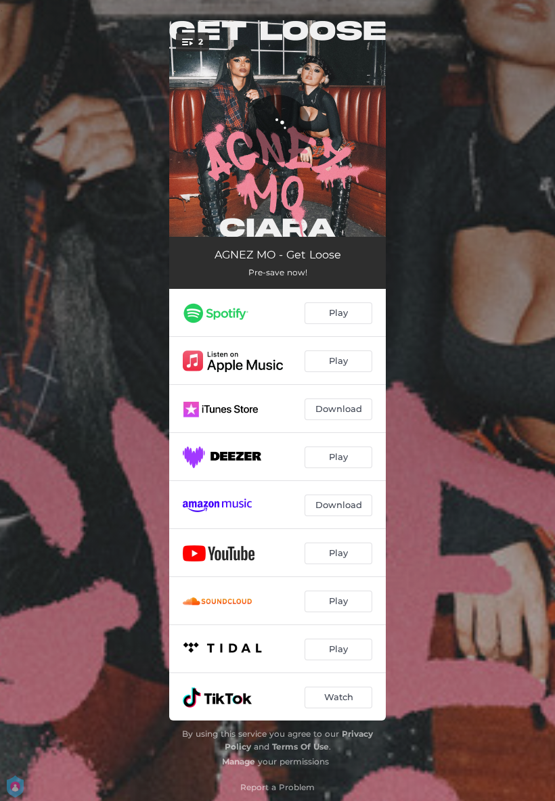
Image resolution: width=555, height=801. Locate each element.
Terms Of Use (300, 746)
